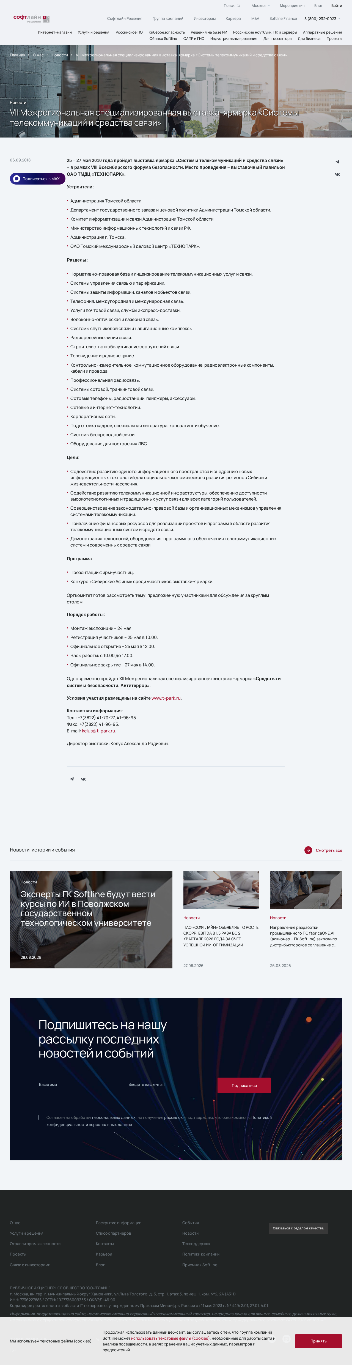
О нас (38, 55)
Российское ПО (129, 31)
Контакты (105, 1243)
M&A (255, 18)
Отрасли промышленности (35, 1243)
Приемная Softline (199, 1264)
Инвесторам (205, 18)
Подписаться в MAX (41, 178)
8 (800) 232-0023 (320, 18)
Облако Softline (163, 38)
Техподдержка (196, 1243)
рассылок (173, 1117)
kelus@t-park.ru (98, 731)
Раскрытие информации (118, 1222)
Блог (318, 5)
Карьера (233, 18)
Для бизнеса (309, 38)
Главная (17, 55)
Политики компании (200, 1254)
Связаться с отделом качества (298, 1228)
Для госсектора (277, 38)
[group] (91, 920)
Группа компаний (168, 18)
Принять (318, 1341)
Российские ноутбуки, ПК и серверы (265, 31)
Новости (60, 55)
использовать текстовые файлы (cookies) (170, 1338)
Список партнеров (113, 1233)
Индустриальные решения (233, 38)
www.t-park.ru (166, 698)
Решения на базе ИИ (209, 31)
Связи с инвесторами (30, 1264)
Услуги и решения (93, 31)
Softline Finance (283, 18)
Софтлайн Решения (124, 18)
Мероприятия (292, 5)
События (190, 1222)
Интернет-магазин (55, 31)
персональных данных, (114, 1117)
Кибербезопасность (167, 31)
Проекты (334, 38)
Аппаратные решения (322, 31)
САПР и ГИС (193, 38)
